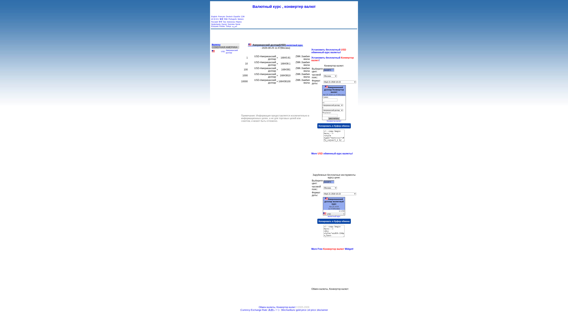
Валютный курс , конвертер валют (284, 6)
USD (223, 52)
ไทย (224, 22)
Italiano (241, 19)
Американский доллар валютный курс (334, 201)
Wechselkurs (288, 310)
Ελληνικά (214, 26)
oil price (312, 310)
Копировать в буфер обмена (334, 126)
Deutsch (229, 17)
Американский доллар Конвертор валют (334, 89)
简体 (226, 19)
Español (237, 17)
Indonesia (231, 22)
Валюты (216, 44)
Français (221, 17)
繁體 (221, 19)
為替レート (274, 310)
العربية (234, 26)
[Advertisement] (303, 21)
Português (233, 19)
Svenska (231, 24)
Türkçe (228, 26)
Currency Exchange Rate (254, 310)
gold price (301, 310)
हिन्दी (220, 22)
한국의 (216, 19)
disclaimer (322, 310)
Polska (222, 26)
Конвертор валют (334, 121)
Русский (214, 22)
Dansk (224, 24)
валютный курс (277, 45)
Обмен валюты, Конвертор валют (277, 307)
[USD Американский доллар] (213, 52)
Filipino (239, 22)
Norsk (237, 24)
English (214, 17)
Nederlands (216, 24)
